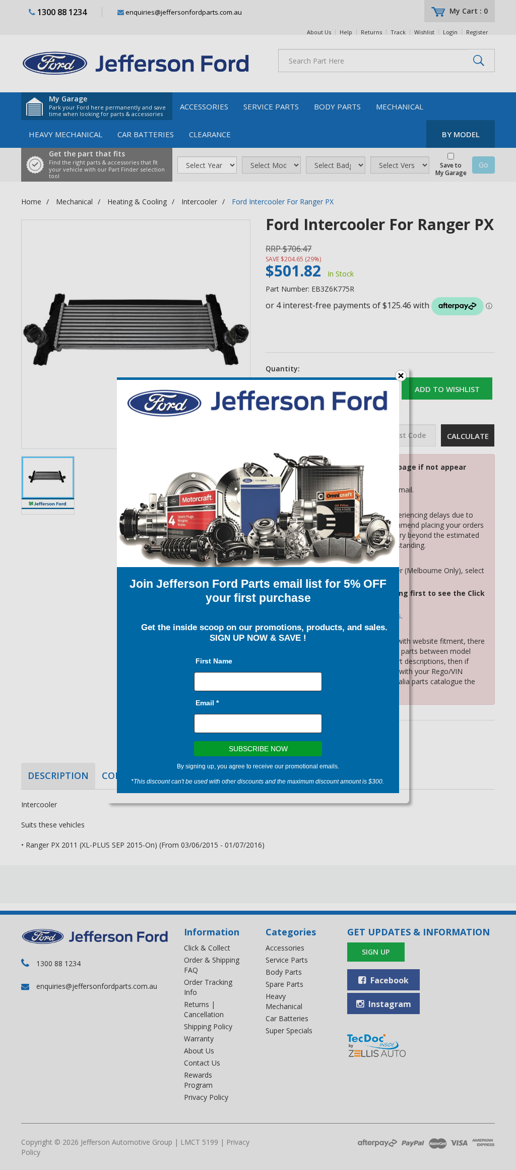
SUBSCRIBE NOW (258, 749)
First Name (214, 661)
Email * (207, 703)
